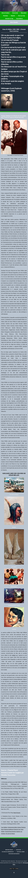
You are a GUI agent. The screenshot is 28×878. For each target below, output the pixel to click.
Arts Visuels (14, 22)
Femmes (5, 16)
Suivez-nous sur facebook (14, 853)
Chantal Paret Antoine (10, 831)
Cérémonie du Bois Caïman (14, 827)
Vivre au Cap (21, 16)
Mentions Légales (9, 849)
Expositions (19, 18)
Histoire (13, 16)
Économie (15, 13)
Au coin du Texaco (10, 833)
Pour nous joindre (21, 851)
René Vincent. (17, 812)
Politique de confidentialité (8, 851)
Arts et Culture (5, 13)
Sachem (18, 831)
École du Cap (17, 829)
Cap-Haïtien (4, 827)
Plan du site (18, 849)
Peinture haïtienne (8, 829)
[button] (26, 3)
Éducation (23, 13)
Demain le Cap (9, 18)
